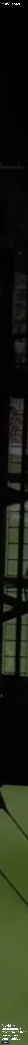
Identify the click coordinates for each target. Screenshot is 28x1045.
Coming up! (5, 1042)
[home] (11, 3)
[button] (25, 3)
